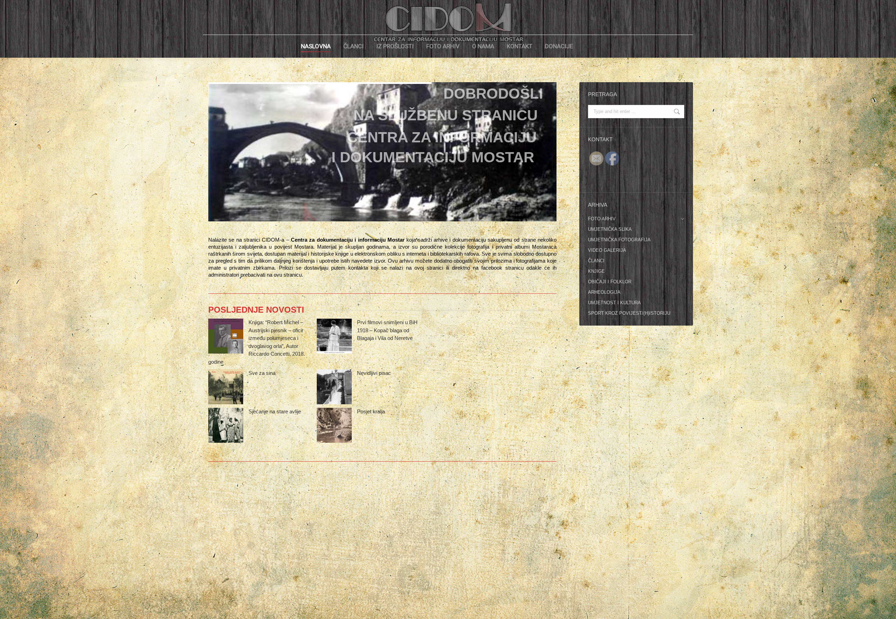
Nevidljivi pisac (374, 373)
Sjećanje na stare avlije (274, 411)
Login (590, 46)
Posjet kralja (371, 411)
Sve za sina (261, 373)
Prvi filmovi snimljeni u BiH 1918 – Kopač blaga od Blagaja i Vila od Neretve (387, 330)
